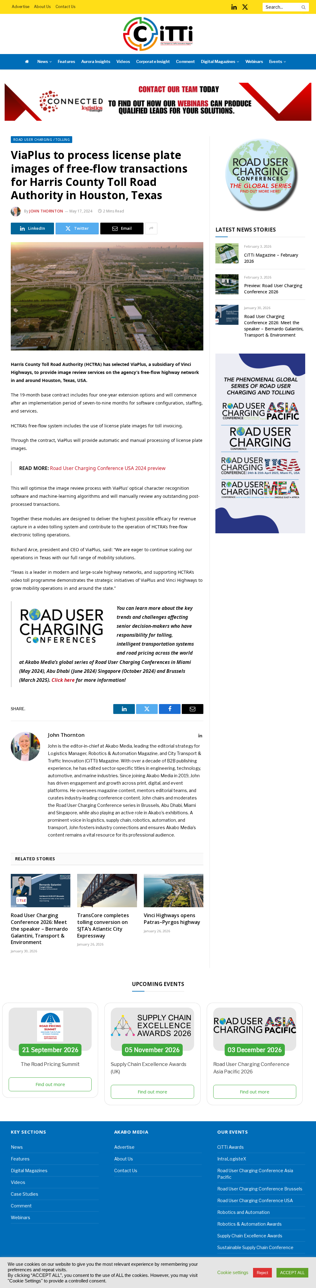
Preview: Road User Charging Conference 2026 (273, 289)
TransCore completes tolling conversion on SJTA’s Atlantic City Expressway (103, 925)
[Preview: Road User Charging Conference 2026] (227, 284)
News (42, 61)
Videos (123, 61)
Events (275, 61)
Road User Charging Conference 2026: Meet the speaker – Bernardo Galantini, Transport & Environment (39, 929)
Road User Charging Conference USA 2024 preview (107, 468)
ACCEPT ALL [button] (292, 1272)
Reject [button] (262, 1272)
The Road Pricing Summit (50, 1064)
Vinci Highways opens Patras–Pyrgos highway (172, 918)
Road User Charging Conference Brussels (259, 1188)
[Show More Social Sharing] (151, 228)
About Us (42, 6)
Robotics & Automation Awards (249, 1224)
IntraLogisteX (231, 1158)
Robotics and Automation (243, 1212)
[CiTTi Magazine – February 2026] (227, 253)
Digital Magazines (218, 61)
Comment (185, 61)
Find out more (50, 1084)
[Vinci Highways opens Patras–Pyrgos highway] (173, 891)
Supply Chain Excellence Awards (249, 1235)
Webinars (254, 61)
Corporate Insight (153, 61)
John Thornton (46, 211)
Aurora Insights (95, 61)
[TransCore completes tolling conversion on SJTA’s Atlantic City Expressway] (107, 891)
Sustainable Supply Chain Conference (255, 1247)
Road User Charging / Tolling (41, 139)
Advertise (20, 6)
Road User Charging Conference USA (255, 1200)
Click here (63, 680)
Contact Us (65, 6)
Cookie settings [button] (232, 1272)
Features (66, 61)
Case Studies (24, 1194)
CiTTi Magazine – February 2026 (271, 258)
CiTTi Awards (230, 1147)
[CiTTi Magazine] (158, 34)
